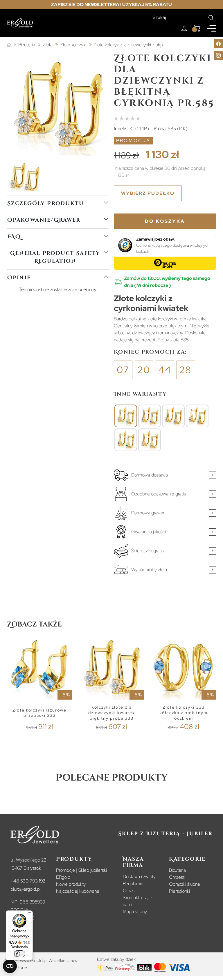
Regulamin (133, 883)
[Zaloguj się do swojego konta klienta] (184, 28)
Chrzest (176, 877)
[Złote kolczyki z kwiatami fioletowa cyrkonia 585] (173, 416)
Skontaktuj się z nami (137, 901)
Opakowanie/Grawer (43, 220)
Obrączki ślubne (184, 884)
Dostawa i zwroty (139, 876)
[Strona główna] (9, 45)
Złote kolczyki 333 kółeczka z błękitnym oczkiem (184, 713)
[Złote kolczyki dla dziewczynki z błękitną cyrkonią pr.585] (126, 416)
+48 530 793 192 (27, 881)
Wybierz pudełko (148, 193)
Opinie (19, 277)
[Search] (211, 17)
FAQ (14, 236)
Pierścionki (179, 891)
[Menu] (29, 913)
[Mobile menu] (211, 28)
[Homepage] (20, 23)
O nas (128, 890)
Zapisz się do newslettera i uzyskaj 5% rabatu (111, 4)
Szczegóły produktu (45, 203)
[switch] (19, 953)
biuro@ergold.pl (25, 889)
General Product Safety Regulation (55, 257)
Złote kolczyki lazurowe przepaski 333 (39, 712)
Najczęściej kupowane (77, 891)
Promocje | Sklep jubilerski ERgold (81, 873)
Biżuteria (177, 870)
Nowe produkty (71, 884)
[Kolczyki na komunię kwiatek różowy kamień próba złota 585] (149, 440)
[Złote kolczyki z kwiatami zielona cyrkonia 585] (126, 440)
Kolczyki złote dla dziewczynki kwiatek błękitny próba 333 (111, 713)
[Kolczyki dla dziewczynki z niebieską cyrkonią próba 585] (149, 416)
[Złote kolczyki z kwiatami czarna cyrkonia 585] (197, 416)
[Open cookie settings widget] (10, 966)
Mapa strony (135, 911)
